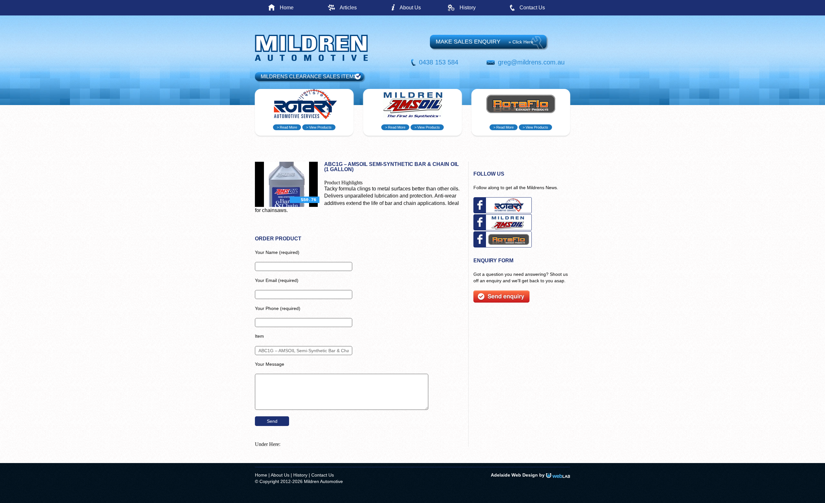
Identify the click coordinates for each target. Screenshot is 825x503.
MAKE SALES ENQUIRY (484, 41)
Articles (348, 7)
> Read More (287, 127)
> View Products (319, 127)
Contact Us (532, 7)
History (468, 7)
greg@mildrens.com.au (531, 62)
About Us (410, 7)
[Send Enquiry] (501, 301)
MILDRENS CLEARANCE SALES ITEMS (309, 76)
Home (287, 7)
